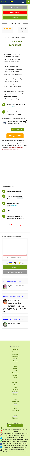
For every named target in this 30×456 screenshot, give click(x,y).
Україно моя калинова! (10, 96)
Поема (15, 394)
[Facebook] (1, 444)
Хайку (15, 415)
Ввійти (15, 17)
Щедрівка (15, 418)
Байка (15, 358)
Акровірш (15, 354)
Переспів (15, 391)
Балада (15, 361)
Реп (15, 399)
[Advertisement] (15, 169)
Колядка (15, 377)
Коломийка (15, 375)
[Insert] (10, 263)
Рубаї (15, 403)
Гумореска (15, 373)
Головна (15, 7)
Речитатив (15, 401)
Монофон (15, 382)
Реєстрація (15, 12)
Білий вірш (15, 356)
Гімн (15, 370)
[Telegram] (1, 438)
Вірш (8, 210)
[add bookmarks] (1, 431)
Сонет (15, 406)
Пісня (15, 387)
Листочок (15, 352)
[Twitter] (1, 447)
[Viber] (1, 435)
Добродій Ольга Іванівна (14, 191)
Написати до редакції (15, 425)
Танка (15, 408)
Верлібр (15, 368)
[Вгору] (1, 450)
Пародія (15, 389)
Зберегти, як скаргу (16, 272)
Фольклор (15, 410)
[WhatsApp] (1, 441)
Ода (15, 385)
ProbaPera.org (5, 2)
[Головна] (1, 427)
